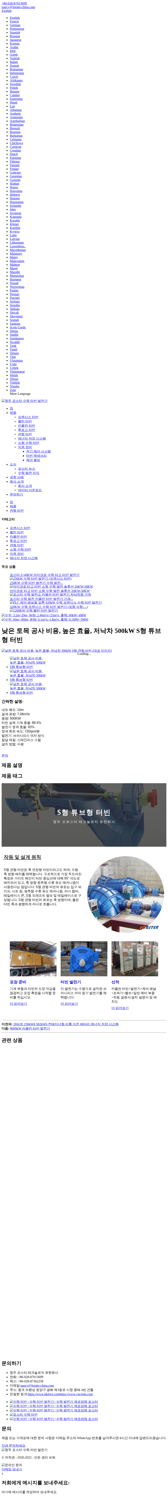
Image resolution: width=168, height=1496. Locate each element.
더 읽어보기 (18, 1003)
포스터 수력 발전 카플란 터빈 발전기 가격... (41, 599)
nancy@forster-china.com (37, 1385)
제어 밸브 (33, 460)
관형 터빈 (25, 434)
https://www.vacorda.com (76, 1394)
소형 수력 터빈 (28, 443)
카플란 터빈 (26, 425)
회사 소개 (17, 481)
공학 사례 (17, 477)
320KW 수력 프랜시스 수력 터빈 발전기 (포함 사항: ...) (49, 607)
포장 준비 (18, 982)
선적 (115, 982)
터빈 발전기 (71, 982)
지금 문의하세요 (13, 1445)
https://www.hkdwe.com (44, 1394)
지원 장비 (25, 447)
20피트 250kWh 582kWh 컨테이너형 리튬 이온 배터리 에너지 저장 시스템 (66, 1024)
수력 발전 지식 (28, 473)
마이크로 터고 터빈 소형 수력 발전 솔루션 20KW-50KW (50, 591)
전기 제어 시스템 (38, 451)
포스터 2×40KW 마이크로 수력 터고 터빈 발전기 (44, 575)
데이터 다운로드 (30, 490)
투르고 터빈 (26, 430)
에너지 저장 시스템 (32, 438)
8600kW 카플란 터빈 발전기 (30, 1028)
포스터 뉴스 (26, 468)
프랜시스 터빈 (28, 417)
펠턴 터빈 (25, 421)
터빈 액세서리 (36, 455)
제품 (13, 412)
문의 (5, 755)
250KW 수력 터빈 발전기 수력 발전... (36, 583)
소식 (13, 464)
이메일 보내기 (12, 1469)
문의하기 (16, 494)
